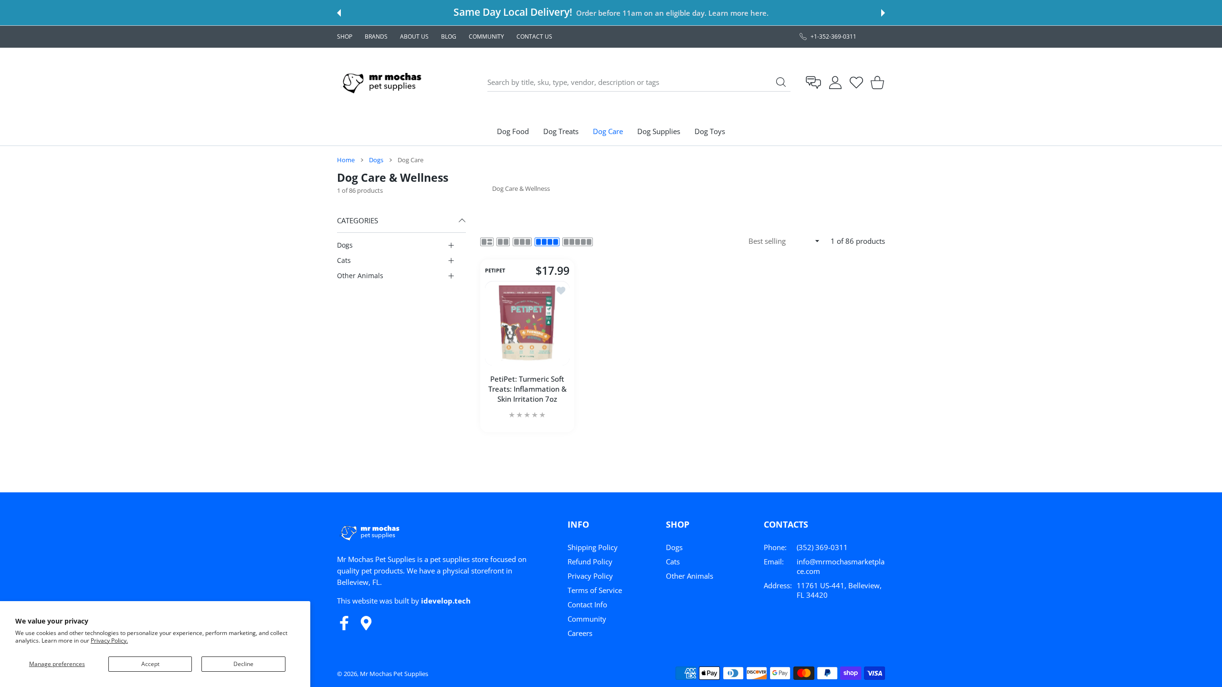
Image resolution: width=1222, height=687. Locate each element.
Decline (243, 664)
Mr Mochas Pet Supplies (394, 673)
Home (346, 160)
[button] (339, 13)
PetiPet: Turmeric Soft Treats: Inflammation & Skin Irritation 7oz (527, 389)
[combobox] (638, 82)
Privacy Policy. (109, 640)
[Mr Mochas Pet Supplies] (384, 82)
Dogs (376, 160)
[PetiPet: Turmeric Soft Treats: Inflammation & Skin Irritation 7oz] (527, 323)
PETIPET (495, 271)
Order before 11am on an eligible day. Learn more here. (672, 13)
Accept (150, 664)
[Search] (780, 82)
